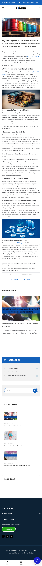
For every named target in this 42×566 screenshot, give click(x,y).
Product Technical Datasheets (17, 375)
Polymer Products (13, 368)
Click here (9, 529)
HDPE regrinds (20, 243)
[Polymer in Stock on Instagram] (7, 536)
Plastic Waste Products (15, 372)
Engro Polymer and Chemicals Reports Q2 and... (17, 465)
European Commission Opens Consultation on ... (17, 446)
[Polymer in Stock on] (11, 536)
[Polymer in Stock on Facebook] (3, 536)
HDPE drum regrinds (33, 56)
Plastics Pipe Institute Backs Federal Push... (16, 426)
